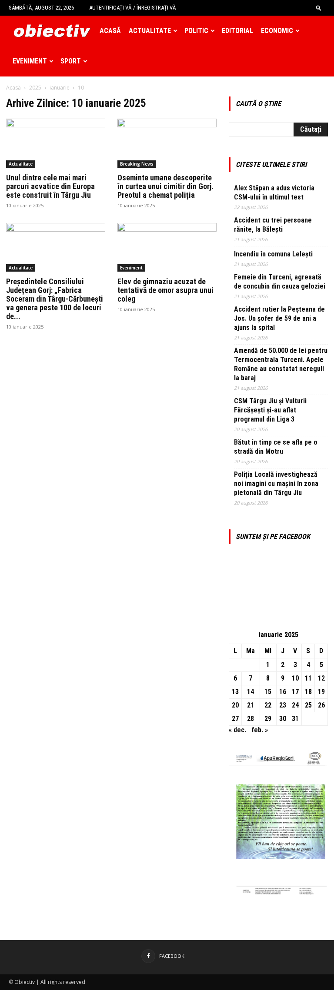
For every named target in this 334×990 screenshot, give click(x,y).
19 (321, 692)
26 (321, 705)
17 (295, 692)
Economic (277, 31)
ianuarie (60, 87)
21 (250, 705)
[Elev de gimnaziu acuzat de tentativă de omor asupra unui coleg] (167, 247)
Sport (70, 61)
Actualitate (150, 31)
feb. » (259, 730)
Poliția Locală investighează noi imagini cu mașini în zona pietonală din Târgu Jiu (276, 483)
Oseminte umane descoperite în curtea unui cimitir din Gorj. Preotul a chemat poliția (165, 186)
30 (282, 718)
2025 (35, 87)
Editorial (237, 31)
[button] (318, 7)
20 (235, 705)
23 (282, 705)
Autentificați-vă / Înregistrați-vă (132, 7)
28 (250, 718)
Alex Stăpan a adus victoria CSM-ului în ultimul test (274, 192)
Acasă (110, 31)
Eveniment (30, 61)
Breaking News (137, 164)
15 (267, 692)
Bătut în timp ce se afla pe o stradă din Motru (275, 446)
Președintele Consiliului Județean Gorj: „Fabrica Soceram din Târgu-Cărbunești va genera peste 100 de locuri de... (54, 299)
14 (250, 692)
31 (295, 718)
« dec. (237, 730)
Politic (196, 31)
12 (321, 678)
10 (295, 678)
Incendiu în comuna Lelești (273, 254)
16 (282, 692)
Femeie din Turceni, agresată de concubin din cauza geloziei (279, 281)
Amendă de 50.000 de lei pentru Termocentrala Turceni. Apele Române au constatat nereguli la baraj (280, 364)
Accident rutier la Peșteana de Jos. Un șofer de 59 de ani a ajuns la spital (279, 318)
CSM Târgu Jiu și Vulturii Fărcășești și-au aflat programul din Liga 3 (270, 410)
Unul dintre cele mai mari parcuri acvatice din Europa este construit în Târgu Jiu (50, 186)
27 (235, 718)
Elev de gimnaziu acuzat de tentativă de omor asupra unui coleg (165, 290)
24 (295, 705)
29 (267, 718)
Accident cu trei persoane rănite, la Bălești (273, 224)
